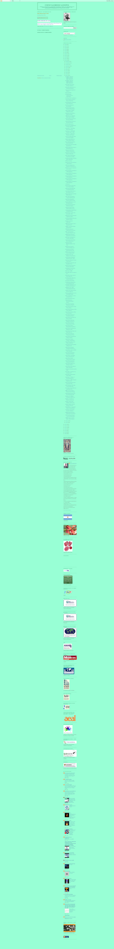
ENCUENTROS (67, 871)
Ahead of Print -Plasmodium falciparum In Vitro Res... (69, 353)
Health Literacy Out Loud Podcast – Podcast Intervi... (70, 163)
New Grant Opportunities (69, 124)
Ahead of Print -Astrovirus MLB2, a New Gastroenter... (70, 350)
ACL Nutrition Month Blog (69, 280)
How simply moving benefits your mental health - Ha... (70, 388)
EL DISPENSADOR (68, 779)
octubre (67, 64)
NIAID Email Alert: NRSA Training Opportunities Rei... (70, 288)
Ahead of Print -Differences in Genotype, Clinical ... (70, 364)
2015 (66, 424)
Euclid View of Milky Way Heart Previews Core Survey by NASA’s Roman (70, 781)
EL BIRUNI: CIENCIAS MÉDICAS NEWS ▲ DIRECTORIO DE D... (69, 78)
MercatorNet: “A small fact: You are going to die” (70, 372)
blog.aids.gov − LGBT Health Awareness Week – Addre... (70, 131)
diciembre (67, 61)
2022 (66, 50)
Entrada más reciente (40, 75)
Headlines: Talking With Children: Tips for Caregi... (70, 402)
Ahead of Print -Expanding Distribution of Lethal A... (70, 304)
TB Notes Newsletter (68, 160)
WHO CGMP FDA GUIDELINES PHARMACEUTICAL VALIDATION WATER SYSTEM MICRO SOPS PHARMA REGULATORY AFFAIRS (70, 843)
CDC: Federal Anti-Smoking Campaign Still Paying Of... (70, 197)
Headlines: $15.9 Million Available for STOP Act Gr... (70, 397)
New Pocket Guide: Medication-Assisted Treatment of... (70, 278)
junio (67, 70)
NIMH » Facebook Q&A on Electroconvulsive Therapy (70, 391)
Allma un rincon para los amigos (70, 917)
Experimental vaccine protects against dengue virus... (70, 269)
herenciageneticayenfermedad (70, 773)
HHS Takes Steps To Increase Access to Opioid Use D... (70, 252)
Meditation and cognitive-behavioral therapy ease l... (70, 247)
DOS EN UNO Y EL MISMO (69, 839)
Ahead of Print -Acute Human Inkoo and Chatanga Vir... (70, 356)
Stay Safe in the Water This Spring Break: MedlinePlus (70, 159)
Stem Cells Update (68, 92)
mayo (67, 72)
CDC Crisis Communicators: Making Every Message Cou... (70, 166)
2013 (66, 427)
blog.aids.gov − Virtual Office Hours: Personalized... (70, 129)
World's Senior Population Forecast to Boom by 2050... (70, 200)
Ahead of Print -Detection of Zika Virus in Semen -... (70, 307)
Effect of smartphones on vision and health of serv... (70, 296)
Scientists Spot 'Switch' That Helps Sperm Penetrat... (70, 145)
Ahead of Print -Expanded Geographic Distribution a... (70, 348)
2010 (66, 432)
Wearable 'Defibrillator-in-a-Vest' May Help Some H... (70, 202)
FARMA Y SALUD (68, 899)
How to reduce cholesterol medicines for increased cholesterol (72, 910)
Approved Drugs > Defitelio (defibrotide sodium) (69, 111)
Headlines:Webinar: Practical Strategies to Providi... (70, 405)
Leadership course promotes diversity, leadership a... (69, 410)
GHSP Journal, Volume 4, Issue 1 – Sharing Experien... (70, 224)
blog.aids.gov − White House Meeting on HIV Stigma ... (70, 134)
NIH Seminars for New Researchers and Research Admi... (70, 216)
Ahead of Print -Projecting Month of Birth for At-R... (70, 345)
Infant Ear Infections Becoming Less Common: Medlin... (70, 186)
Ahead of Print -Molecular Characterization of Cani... (70, 334)
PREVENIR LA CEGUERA (69, 852)
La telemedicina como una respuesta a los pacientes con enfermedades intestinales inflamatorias (72, 832)
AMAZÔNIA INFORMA (69, 894)
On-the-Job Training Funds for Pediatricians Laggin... (70, 205)
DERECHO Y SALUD (68, 804)
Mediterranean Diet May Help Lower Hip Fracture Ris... (70, 189)
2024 (66, 47)
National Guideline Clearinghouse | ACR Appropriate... (70, 171)
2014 (66, 425)
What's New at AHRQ (68, 270)
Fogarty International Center (70, 298)
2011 (66, 430)
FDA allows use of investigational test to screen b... (70, 168)
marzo (67, 75)
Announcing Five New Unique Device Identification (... (70, 240)
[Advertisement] (46, 66)
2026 (66, 44)
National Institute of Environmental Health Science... (69, 301)
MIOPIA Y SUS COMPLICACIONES (72, 854)
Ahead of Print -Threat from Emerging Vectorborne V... (70, 321)
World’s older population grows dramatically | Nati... (70, 383)
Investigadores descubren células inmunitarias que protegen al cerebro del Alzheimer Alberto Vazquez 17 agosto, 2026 (70, 775)
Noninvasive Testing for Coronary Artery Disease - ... (70, 260)
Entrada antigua (59, 75)
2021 (66, 52)
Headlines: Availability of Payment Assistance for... (69, 399)
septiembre (67, 66)
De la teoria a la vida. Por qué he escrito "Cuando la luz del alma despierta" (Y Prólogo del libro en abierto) (72, 824)
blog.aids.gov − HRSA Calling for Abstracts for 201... (70, 380)
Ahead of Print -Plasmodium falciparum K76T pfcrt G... (70, 361)
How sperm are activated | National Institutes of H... (69, 250)
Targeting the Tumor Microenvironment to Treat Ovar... (70, 243)
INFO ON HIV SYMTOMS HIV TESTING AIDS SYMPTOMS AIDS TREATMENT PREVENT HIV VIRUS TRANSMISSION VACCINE (70, 906)
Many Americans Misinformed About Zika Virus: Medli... (70, 156)
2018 (66, 56)
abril (66, 73)
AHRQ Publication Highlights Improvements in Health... (70, 116)
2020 (66, 53)
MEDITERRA (67, 915)
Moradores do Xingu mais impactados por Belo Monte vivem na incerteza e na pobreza (70, 896)
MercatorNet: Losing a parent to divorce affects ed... (70, 276)
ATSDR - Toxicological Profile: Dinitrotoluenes (70, 227)
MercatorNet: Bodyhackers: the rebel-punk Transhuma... (70, 88)
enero (67, 422)
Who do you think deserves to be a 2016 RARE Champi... (70, 293)
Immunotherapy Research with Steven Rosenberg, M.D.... (70, 394)
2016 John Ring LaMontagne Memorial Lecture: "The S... (70, 258)
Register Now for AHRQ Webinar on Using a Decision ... (70, 126)
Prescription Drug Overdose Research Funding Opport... (70, 108)
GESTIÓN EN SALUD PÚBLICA (70, 791)
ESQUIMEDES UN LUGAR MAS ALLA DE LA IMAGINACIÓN (70, 886)
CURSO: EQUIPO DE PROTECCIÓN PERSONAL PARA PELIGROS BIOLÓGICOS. (72, 800)
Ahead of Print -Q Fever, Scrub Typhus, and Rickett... (70, 342)
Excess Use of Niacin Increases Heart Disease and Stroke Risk (72, 848)
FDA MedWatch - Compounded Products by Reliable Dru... (70, 407)
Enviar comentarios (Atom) (46, 77)
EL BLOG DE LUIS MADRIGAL (68, 838)
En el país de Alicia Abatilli (69, 860)
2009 (66, 433)
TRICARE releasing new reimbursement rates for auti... (70, 229)
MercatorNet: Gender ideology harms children (70, 375)
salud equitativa (73, 463)
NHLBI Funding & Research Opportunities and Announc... (70, 235)
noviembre (67, 63)
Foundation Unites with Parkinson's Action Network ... (70, 255)
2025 (66, 46)
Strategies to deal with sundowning (69, 221)
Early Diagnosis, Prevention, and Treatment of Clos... (70, 263)
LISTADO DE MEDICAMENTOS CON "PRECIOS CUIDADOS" (70, 901)
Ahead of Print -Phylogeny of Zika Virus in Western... (70, 310)
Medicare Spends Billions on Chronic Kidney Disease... (70, 140)
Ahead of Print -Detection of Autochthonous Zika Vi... (69, 315)
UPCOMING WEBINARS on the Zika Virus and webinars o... (70, 285)
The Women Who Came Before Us (70, 98)
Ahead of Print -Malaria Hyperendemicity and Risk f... (70, 326)
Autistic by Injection (68, 878)
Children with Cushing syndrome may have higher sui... (70, 291)
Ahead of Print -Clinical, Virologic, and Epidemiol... (70, 340)
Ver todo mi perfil (67, 510)
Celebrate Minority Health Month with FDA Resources (70, 211)
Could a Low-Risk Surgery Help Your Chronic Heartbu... (70, 137)
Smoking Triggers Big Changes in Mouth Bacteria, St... (70, 148)
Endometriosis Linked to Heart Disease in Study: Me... (70, 153)
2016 (66, 60)
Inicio (50, 75)
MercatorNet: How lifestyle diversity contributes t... (69, 85)
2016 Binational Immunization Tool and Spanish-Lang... (70, 283)
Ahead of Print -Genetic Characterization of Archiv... (70, 359)
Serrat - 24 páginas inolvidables (72, 873)
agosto (67, 67)
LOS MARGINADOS (68, 784)
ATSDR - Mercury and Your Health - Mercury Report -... (70, 418)
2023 (66, 49)
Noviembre (66, 861)
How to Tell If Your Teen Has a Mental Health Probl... (70, 142)
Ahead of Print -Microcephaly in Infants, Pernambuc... (70, 367)
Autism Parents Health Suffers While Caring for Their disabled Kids (72, 881)
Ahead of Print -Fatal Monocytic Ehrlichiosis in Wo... (70, 329)
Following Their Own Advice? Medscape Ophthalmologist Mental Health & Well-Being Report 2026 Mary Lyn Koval (70, 793)
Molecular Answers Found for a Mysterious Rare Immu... (70, 266)
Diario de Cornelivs (68, 820)
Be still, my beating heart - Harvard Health (69, 105)
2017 (66, 58)
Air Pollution (67, 184)
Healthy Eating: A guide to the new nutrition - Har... (70, 213)
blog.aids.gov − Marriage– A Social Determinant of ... (70, 378)
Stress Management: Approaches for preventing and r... (70, 103)
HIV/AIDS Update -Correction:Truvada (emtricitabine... (69, 95)
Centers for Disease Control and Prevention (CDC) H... (70, 119)
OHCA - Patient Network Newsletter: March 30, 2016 (70, 232)
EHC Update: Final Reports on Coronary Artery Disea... (70, 238)
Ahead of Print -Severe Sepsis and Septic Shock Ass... (70, 331)
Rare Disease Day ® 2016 (41, 15)
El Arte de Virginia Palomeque (70, 863)
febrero (67, 420)
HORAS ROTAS (67, 812)
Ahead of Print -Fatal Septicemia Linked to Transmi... (70, 337)
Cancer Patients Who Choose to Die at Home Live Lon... (70, 192)
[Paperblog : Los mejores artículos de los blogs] (66, 571)
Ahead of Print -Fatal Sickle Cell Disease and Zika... (70, 318)
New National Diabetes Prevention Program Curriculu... (70, 219)
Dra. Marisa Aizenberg (68, 828)
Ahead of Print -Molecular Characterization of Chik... (70, 323)
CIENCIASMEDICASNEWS (57, 5)
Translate (71, 34)
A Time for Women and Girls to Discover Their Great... (70, 100)
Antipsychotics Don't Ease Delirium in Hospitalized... (70, 150)
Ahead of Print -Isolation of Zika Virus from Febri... (70, 312)
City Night (70, 864)
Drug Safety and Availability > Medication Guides (70, 114)
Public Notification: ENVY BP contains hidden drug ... (70, 386)
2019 (66, 55)
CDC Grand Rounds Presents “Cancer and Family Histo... (70, 416)
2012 (66, 429)
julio (66, 69)
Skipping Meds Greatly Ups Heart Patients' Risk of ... (70, 194)
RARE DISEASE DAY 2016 (43, 20)
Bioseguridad (67, 797)
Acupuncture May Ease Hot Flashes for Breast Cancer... (70, 208)
